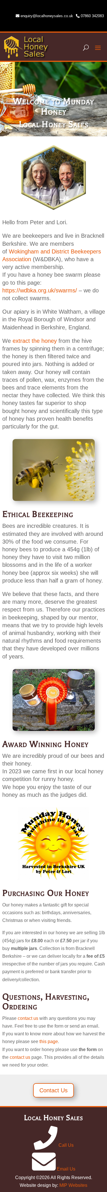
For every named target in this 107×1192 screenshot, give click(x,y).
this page (48, 1041)
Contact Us (53, 1090)
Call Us (65, 1145)
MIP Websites (73, 1185)
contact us (28, 1018)
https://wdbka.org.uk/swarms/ (39, 290)
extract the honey (35, 341)
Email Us (65, 1169)
